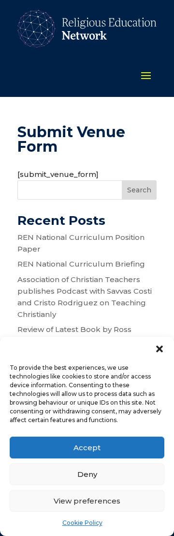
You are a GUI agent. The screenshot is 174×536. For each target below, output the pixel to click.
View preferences (87, 500)
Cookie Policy (82, 522)
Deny (87, 474)
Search (139, 190)
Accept (87, 447)
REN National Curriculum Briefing (81, 263)
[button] (159, 349)
